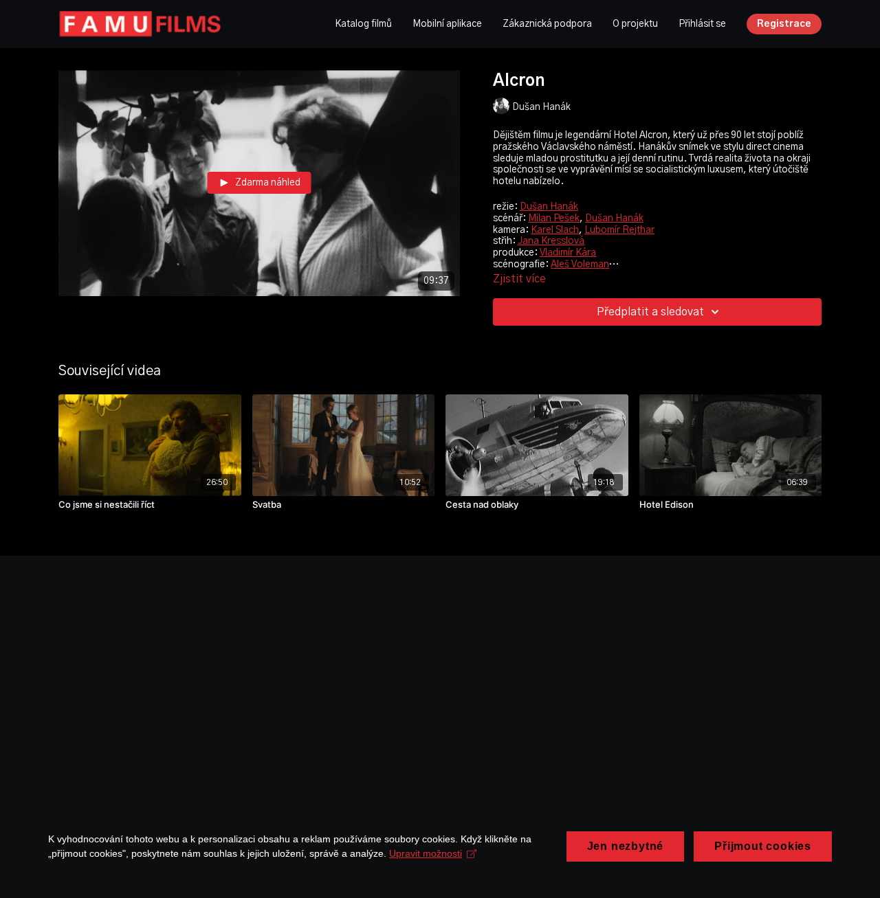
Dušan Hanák (549, 207)
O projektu (635, 24)
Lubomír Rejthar (619, 230)
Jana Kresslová (551, 241)
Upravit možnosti (425, 853)
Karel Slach (555, 230)
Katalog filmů (363, 24)
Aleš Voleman (580, 264)
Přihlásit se (702, 24)
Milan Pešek (554, 218)
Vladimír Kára (568, 253)
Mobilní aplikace (447, 24)
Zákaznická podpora (547, 24)
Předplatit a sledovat (650, 311)
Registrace (784, 24)
